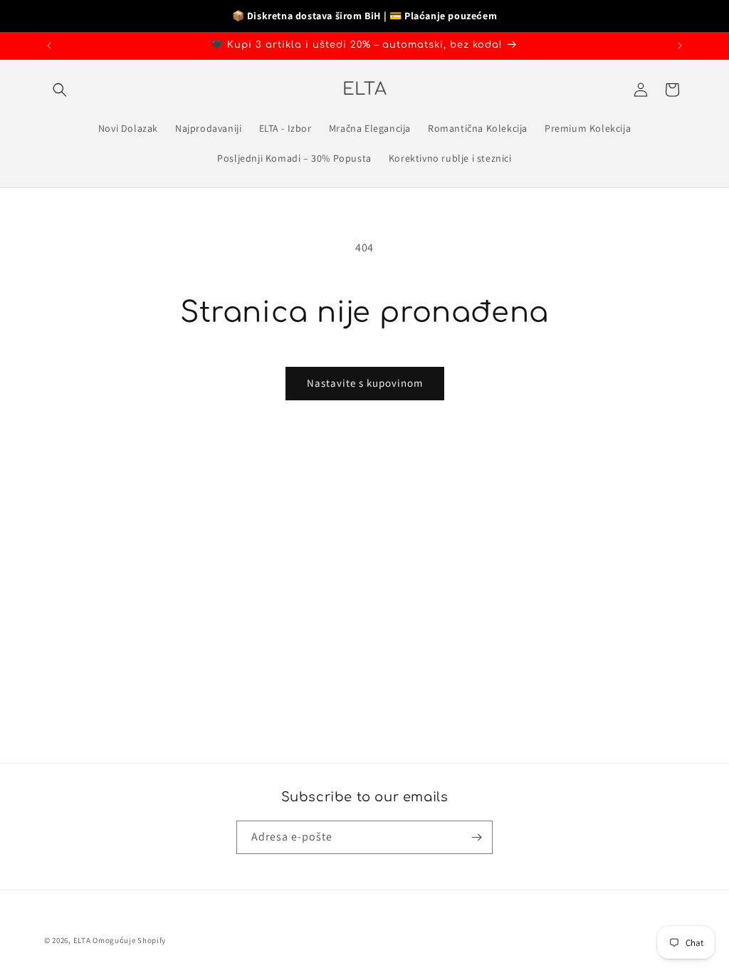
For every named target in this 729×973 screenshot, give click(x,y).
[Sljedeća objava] (680, 45)
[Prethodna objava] (49, 45)
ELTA (83, 940)
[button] (59, 89)
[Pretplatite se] (476, 837)
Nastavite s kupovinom (365, 383)
